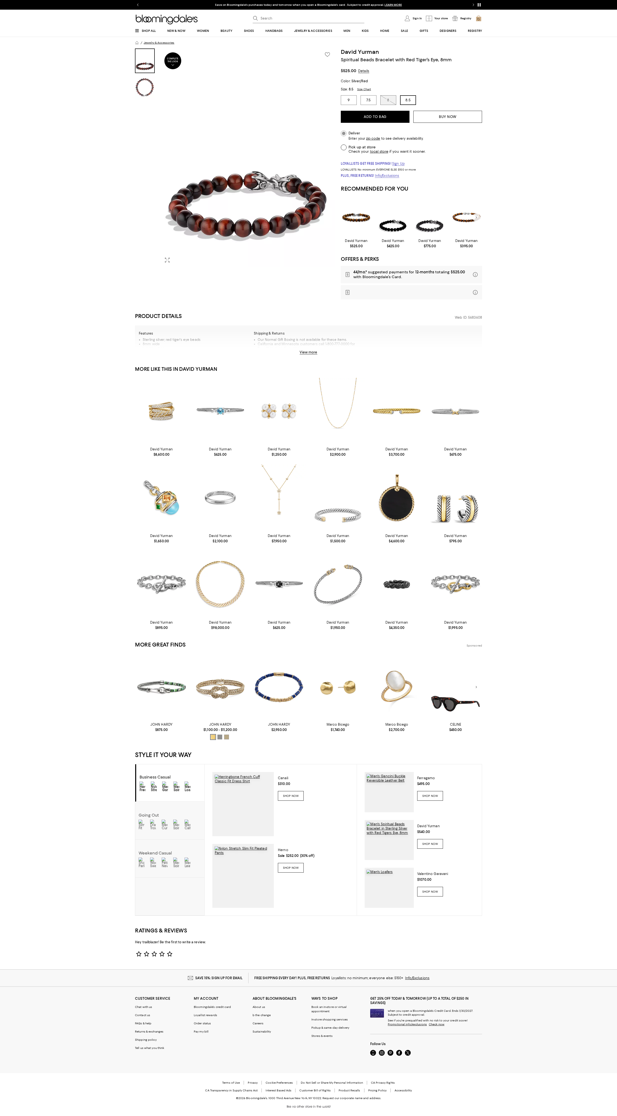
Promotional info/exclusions (407, 1024)
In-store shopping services (329, 1019)
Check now (436, 1024)
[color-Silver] (219, 737)
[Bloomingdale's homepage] (137, 43)
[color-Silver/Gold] (226, 737)
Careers (258, 1023)
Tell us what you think (149, 1048)
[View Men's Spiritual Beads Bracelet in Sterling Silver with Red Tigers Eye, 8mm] (389, 840)
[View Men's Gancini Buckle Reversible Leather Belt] (389, 792)
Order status (202, 1023)
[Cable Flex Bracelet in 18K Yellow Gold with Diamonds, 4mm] (396, 411)
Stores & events (322, 1036)
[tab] (145, 60)
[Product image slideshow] (248, 157)
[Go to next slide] (473, 5)
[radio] (213, 737)
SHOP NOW (364, 5)
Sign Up (398, 163)
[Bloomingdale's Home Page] (166, 19)
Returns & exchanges (149, 1031)
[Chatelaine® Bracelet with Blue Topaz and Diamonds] (220, 411)
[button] (235, 157)
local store (379, 151)
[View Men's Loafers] (389, 888)
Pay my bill (201, 1031)
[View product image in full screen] (167, 260)
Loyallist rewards (205, 1015)
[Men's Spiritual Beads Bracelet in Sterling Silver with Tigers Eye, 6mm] (466, 217)
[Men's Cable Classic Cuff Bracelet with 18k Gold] (337, 497)
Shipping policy (146, 1039)
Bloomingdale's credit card (212, 1007)
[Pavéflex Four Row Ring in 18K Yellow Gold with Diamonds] (161, 411)
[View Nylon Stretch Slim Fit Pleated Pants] (243, 876)
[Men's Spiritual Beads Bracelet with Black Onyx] (393, 217)
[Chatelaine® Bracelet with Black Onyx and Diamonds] (279, 584)
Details (363, 71)
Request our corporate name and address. (351, 1098)
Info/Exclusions (387, 176)
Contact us (142, 1015)
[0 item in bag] (478, 18)
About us (259, 1007)
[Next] (476, 217)
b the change (262, 1015)
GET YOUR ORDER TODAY (262, 5)
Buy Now (447, 117)
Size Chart (364, 89)
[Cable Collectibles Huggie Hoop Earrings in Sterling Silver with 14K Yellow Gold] (455, 497)
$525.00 (348, 70)
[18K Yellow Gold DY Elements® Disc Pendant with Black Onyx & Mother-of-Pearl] (396, 497)
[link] (356, 243)
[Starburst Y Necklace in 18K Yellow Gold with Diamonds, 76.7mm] (279, 497)
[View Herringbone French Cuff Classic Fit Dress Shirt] (243, 804)
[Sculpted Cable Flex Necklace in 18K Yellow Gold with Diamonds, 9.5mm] (220, 584)
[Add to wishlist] (327, 54)
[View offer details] (411, 274)
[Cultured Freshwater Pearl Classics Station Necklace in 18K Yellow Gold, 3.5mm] (337, 411)
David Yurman (360, 51)
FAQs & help (143, 1023)
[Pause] (479, 5)
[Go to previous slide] (138, 5)
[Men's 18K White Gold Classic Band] (220, 497)
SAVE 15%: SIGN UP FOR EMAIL (219, 978)
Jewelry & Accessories (159, 42)
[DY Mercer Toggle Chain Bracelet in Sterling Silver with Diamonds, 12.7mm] (161, 584)
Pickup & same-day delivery (330, 1027)
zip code (373, 138)
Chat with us (143, 1007)
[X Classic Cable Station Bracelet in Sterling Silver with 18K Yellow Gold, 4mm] (455, 411)
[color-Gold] (213, 737)
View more (308, 352)
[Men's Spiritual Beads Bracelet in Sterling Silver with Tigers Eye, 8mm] (356, 217)
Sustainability (262, 1031)
